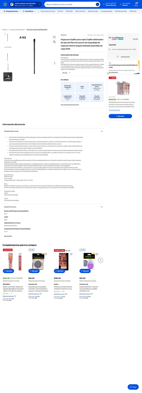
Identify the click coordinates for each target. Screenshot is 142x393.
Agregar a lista (125, 56)
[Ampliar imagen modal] (54, 42)
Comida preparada (106, 11)
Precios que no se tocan (48, 11)
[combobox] (72, 4)
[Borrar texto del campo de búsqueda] (92, 4)
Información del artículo (13, 124)
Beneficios (29, 11)
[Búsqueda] (97, 4)
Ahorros (60, 11)
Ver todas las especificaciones (70, 104)
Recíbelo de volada (121, 11)
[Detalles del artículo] (102, 131)
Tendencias (132, 11)
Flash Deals (69, 11)
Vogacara (64, 35)
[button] (110, 4)
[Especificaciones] (102, 207)
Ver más (64, 72)
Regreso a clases (93, 11)
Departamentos (12, 11)
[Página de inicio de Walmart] (5, 4)
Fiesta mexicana (80, 11)
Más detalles (8, 236)
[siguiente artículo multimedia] (54, 63)
